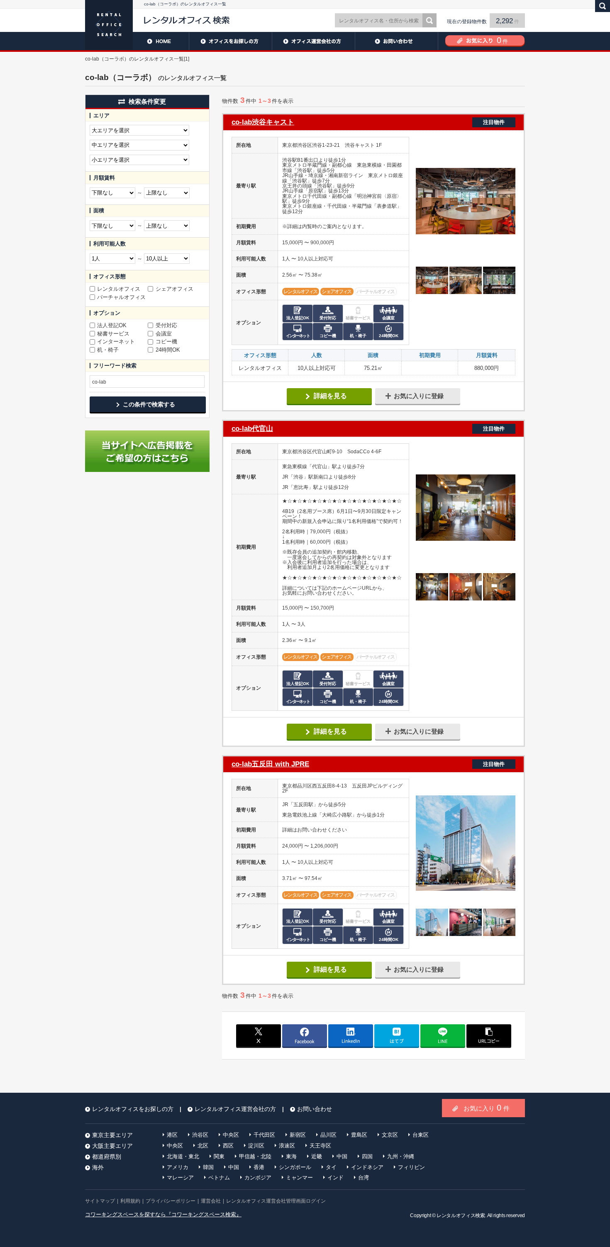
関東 (219, 1156)
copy (488, 1035)
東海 (291, 1156)
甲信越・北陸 (255, 1156)
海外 (98, 1167)
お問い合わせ (396, 41)
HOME (137, 41)
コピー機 (166, 342)
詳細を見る (330, 395)
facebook (304, 1035)
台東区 (420, 1135)
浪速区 (287, 1145)
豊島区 (359, 1135)
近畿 (316, 1156)
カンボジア (257, 1177)
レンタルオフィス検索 (461, 1215)
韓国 (208, 1167)
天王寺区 (320, 1145)
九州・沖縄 (400, 1156)
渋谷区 (200, 1135)
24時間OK (168, 350)
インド (335, 1177)
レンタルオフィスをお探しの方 (230, 41)
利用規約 (130, 1201)
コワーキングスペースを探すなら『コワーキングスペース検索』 (163, 1214)
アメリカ (177, 1167)
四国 (367, 1156)
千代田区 (264, 1135)
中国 (342, 1156)
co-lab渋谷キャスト (368, 122)
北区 (203, 1145)
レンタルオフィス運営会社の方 (313, 41)
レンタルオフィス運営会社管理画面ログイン (276, 1201)
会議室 (164, 334)
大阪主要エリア (112, 1145)
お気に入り (487, 1107)
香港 (259, 1167)
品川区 (328, 1135)
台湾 (363, 1177)
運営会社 (211, 1201)
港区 (172, 1135)
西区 (228, 1145)
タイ (331, 1167)
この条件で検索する (149, 404)
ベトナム (219, 1177)
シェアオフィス (174, 289)
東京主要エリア (112, 1135)
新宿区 (298, 1135)
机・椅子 (108, 350)
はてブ (396, 1035)
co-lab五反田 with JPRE (368, 764)
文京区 (390, 1135)
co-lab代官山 (368, 429)
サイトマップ (100, 1201)
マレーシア (180, 1177)
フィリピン (411, 1167)
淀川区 (256, 1145)
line (442, 1035)
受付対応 (166, 325)
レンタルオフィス (118, 289)
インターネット (116, 342)
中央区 (231, 1135)
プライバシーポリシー (170, 1201)
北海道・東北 (183, 1156)
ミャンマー (299, 1177)
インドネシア (367, 1167)
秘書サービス (113, 334)
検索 (429, 20)
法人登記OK (112, 325)
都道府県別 (106, 1156)
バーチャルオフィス (121, 297)
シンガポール (295, 1167)
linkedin (350, 1035)
